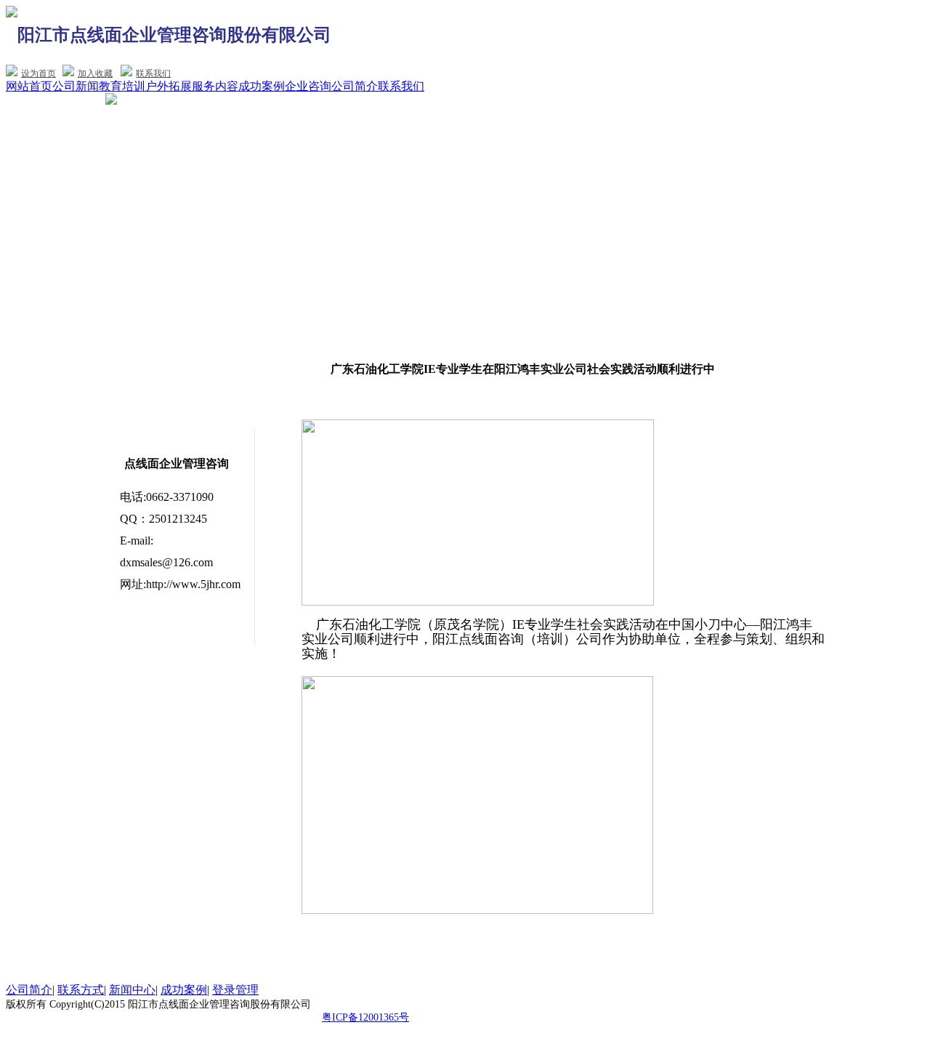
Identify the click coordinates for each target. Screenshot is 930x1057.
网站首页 (29, 86)
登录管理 (235, 990)
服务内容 (215, 86)
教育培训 (122, 86)
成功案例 (261, 86)
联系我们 (153, 73)
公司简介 (354, 86)
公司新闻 (75, 86)
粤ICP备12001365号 (365, 1017)
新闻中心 (132, 990)
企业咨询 (308, 86)
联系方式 (80, 990)
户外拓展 (168, 86)
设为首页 (38, 73)
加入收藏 (95, 73)
